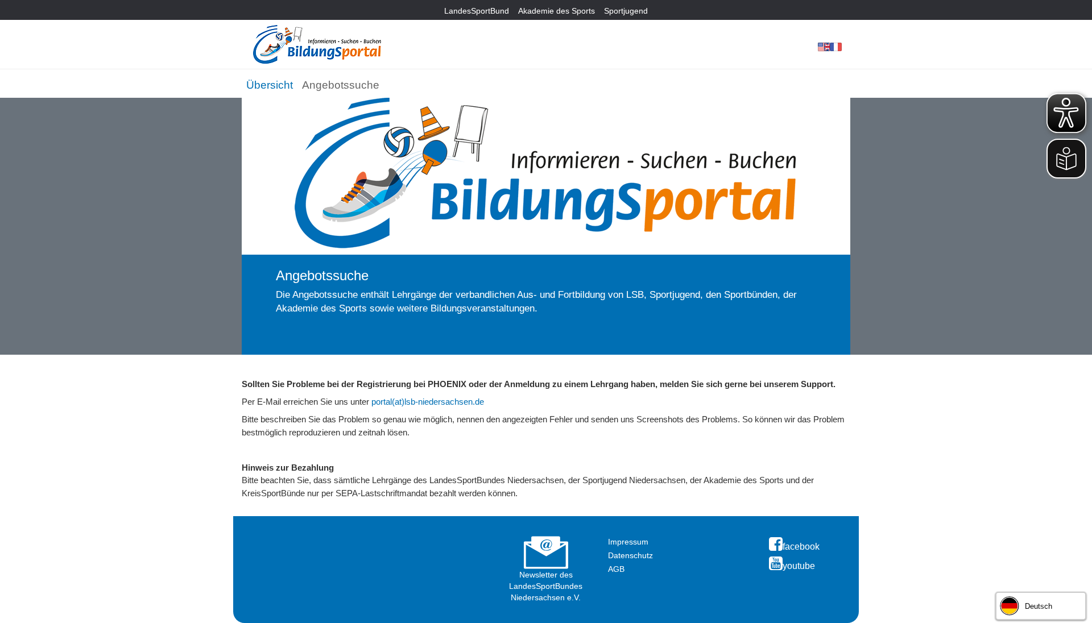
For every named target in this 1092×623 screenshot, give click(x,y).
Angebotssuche (340, 85)
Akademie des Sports (556, 10)
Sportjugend (626, 10)
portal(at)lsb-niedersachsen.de (427, 401)
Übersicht (269, 85)
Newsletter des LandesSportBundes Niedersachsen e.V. (545, 586)
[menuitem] (269, 83)
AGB (616, 569)
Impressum (628, 541)
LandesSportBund (476, 10)
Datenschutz (630, 555)
